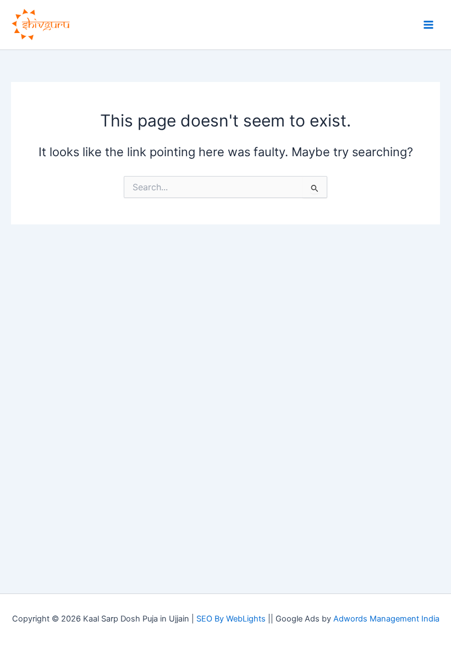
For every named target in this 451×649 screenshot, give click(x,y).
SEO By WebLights (231, 619)
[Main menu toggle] (428, 24)
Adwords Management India (386, 619)
